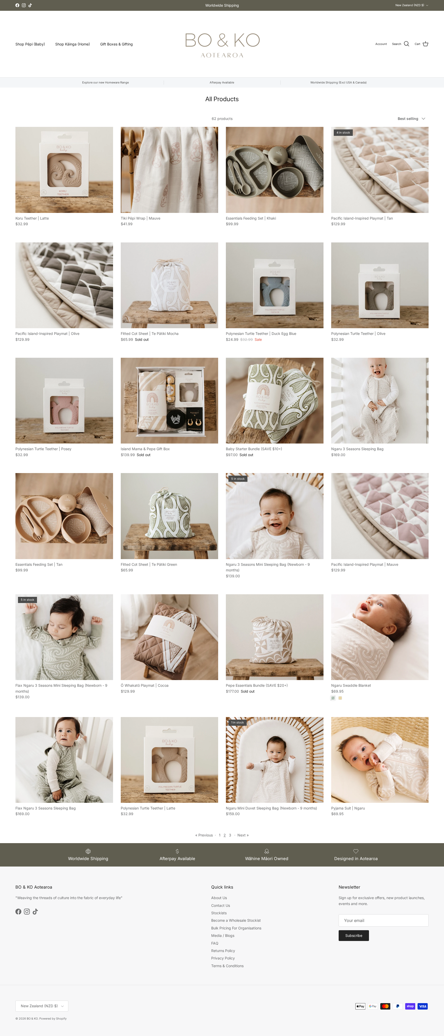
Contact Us (220, 905)
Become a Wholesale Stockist (236, 920)
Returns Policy (223, 950)
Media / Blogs (222, 935)
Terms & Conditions (227, 966)
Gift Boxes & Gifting (116, 44)
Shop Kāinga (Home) (72, 44)
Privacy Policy (223, 958)
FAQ (214, 943)
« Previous (204, 835)
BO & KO (32, 1018)
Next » (243, 835)
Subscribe (353, 935)
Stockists (219, 913)
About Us (219, 898)
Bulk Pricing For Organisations (236, 928)
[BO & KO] (222, 44)
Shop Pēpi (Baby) (30, 44)
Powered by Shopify (53, 1018)
